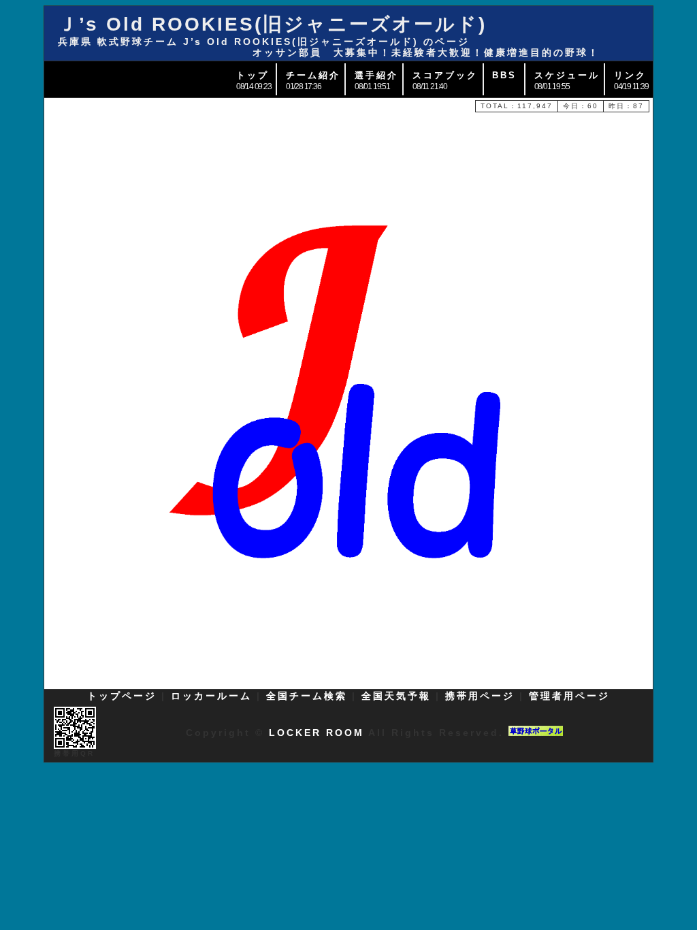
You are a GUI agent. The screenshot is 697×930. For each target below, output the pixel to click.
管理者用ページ (569, 695)
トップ (252, 75)
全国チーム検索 (306, 695)
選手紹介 (376, 75)
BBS (504, 75)
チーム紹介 (313, 75)
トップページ (122, 695)
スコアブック (445, 75)
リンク (630, 75)
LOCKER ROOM (316, 732)
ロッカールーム (211, 695)
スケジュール (567, 75)
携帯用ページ (480, 695)
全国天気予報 (396, 695)
